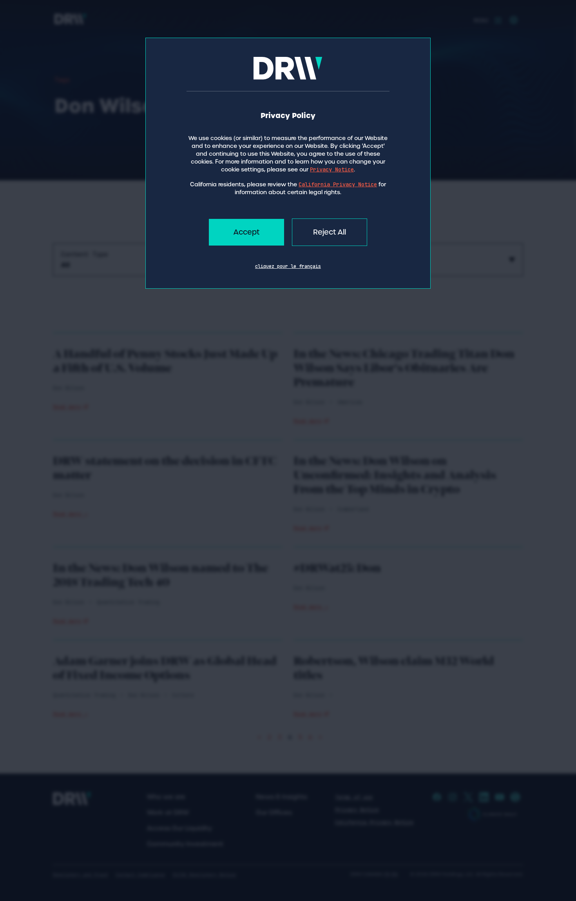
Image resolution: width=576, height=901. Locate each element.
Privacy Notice (332, 169)
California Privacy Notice (338, 184)
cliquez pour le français (288, 266)
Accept (246, 232)
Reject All (329, 232)
